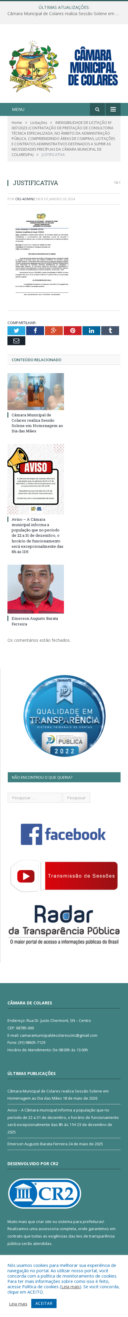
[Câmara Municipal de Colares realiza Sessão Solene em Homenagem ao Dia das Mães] (35, 391)
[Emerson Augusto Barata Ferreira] (35, 589)
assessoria (48, 1228)
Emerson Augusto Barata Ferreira (37, 1143)
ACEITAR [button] (43, 1303)
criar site (43, 1221)
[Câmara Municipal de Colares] (64, 64)
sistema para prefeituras (80, 1221)
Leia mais (70, 1286)
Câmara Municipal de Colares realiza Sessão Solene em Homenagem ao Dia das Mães (37, 423)
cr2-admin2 (25, 199)
